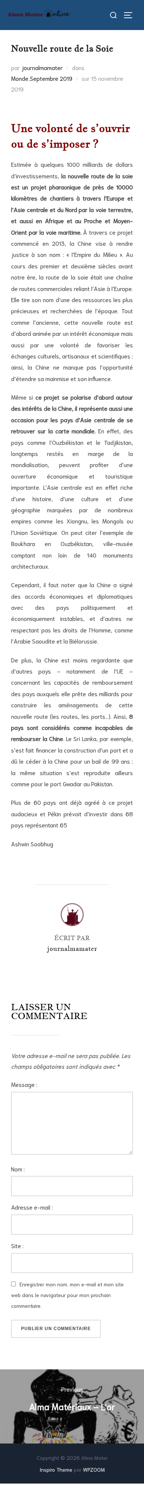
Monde (19, 78)
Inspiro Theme (56, 1469)
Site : (17, 1245)
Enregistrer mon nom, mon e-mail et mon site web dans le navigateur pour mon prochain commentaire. (67, 1295)
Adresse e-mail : (32, 1207)
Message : (24, 1084)
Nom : (18, 1169)
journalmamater (42, 67)
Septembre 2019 (51, 78)
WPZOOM (94, 1469)
